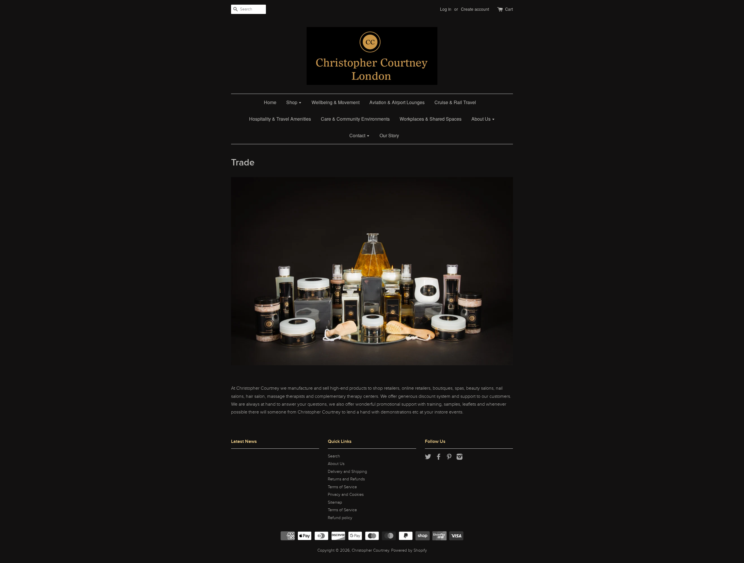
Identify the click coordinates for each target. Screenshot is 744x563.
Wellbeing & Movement (336, 102)
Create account (475, 9)
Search (334, 456)
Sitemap (335, 502)
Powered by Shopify (409, 550)
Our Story (389, 135)
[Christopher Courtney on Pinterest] (449, 458)
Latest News (244, 441)
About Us (481, 118)
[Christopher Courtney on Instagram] (459, 458)
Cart (509, 9)
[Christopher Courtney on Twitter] (428, 458)
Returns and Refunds (346, 479)
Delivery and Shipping (347, 471)
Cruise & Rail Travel (455, 102)
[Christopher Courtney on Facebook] (438, 458)
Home (270, 102)
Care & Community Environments (355, 118)
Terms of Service (342, 487)
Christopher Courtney (370, 550)
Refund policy (340, 518)
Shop (292, 102)
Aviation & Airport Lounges (397, 102)
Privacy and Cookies (346, 494)
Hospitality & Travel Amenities (280, 118)
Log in (445, 9)
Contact (357, 135)
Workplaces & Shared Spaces (431, 118)
